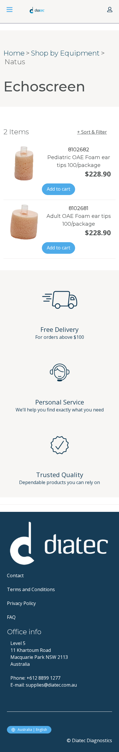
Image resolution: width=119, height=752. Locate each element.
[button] (109, 9)
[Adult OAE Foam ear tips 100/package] (23, 222)
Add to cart (58, 189)
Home (14, 53)
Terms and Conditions (31, 589)
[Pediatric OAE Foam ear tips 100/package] (23, 163)
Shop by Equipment (65, 53)
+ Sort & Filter (92, 132)
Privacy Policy (21, 603)
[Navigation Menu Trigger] (9, 9)
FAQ (11, 617)
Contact (15, 575)
